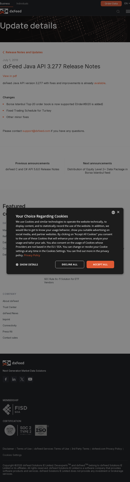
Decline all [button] (70, 264)
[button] (27, 264)
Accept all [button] (100, 264)
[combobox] (113, 212)
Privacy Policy (32, 255)
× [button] (118, 212)
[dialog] (64, 241)
